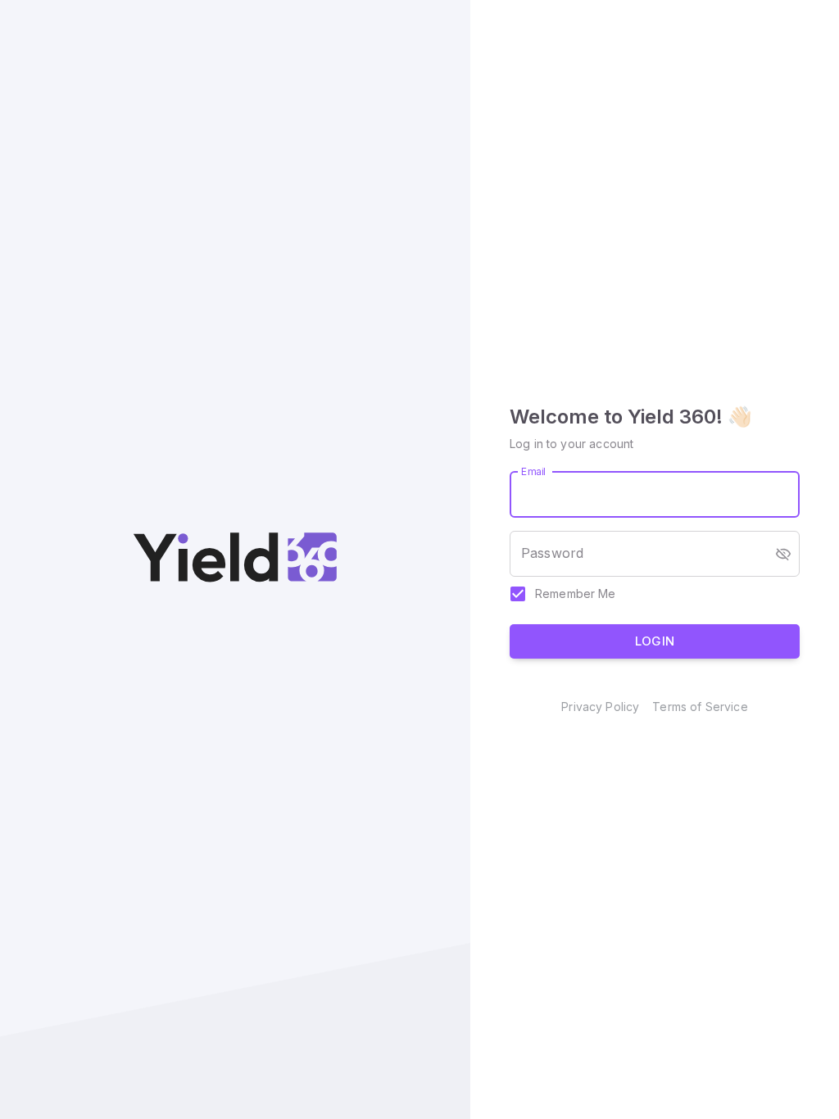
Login (655, 641)
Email (533, 470)
